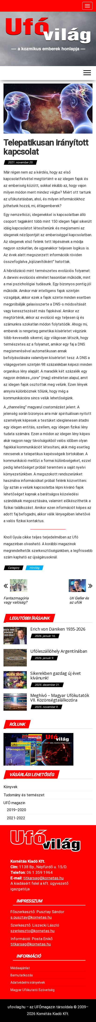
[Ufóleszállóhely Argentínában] (15, 657)
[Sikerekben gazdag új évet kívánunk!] (15, 679)
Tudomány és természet (24, 795)
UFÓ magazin (14, 803)
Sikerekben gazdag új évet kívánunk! (55, 675)
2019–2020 (16, 810)
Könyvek (10, 787)
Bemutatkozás (21, 975)
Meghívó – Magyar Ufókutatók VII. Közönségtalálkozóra (59, 698)
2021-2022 (16, 818)
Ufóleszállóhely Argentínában (58, 651)
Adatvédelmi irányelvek (27, 982)
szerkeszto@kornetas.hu (32, 930)
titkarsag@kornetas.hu (30, 944)
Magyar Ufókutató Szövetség (32, 990)
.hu (43, 878)
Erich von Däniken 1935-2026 (57, 629)
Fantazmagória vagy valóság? (16, 600)
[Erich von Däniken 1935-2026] (15, 635)
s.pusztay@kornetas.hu (31, 917)
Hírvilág (34, 567)
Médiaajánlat (20, 968)
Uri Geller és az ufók (79, 600)
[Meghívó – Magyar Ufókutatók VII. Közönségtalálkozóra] (15, 701)
